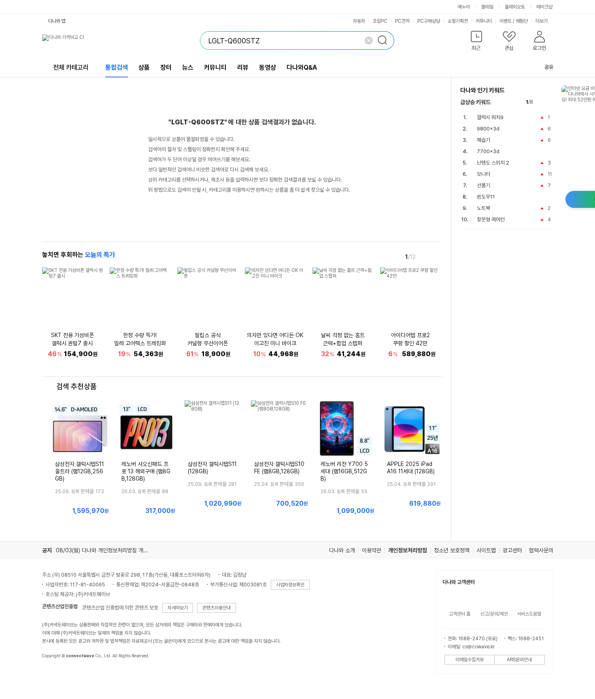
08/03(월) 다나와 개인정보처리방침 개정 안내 (107, 550)
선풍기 (483, 185)
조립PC (380, 21)
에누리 (464, 7)
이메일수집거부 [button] (469, 660)
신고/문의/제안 (494, 614)
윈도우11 (486, 197)
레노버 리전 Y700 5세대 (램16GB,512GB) (344, 471)
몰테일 (487, 7)
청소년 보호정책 (452, 550)
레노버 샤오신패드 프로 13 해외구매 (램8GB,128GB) (145, 471)
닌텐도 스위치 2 (493, 163)
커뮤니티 (484, 21)
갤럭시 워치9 (490, 117)
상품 (144, 67)
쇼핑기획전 (458, 21)
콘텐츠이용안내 (216, 608)
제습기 (483, 140)
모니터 (483, 174)
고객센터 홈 (459, 614)
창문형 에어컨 (491, 219)
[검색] (385, 40)
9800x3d (488, 129)
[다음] (436, 256)
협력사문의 (541, 550)
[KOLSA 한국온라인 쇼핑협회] (56, 674)
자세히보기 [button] (178, 608)
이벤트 (505, 21)
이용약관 (371, 550)
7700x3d (488, 151)
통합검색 (116, 67)
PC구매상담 (428, 21)
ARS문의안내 (519, 660)
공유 (548, 67)
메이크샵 (544, 7)
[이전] (425, 256)
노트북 (483, 208)
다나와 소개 (342, 550)
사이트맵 (486, 550)
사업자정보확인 (290, 585)
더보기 (542, 21)
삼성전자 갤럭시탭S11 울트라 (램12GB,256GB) (79, 471)
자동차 (359, 21)
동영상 (267, 67)
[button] (476, 42)
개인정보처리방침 (407, 550)
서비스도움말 (529, 614)
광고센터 (512, 550)
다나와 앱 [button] (57, 21)
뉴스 (187, 67)
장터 (166, 67)
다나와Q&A (302, 67)
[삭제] (369, 40)
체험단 (522, 21)
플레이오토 (515, 7)
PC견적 (402, 21)
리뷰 (243, 67)
